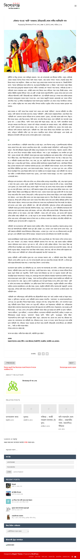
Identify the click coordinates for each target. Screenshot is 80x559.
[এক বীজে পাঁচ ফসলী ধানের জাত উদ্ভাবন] (8, 501)
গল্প (21, 486)
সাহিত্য (56, 25)
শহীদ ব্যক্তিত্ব (33, 517)
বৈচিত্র (23, 502)
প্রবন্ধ (52, 25)
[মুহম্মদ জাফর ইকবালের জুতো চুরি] (8, 509)
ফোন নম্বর (37, 557)
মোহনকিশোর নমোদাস (17, 516)
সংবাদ (26, 502)
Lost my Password (18, 472)
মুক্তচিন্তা (27, 517)
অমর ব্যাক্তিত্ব (22, 517)
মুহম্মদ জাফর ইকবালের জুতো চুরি (20, 508)
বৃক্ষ (21, 502)
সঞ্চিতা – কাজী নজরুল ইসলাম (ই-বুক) (48, 420)
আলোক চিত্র (52, 557)
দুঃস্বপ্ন (26, 417)
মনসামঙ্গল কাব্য (12, 417)
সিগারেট (14, 484)
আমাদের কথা (66, 557)
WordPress (34, 554)
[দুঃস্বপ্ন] (31, 409)
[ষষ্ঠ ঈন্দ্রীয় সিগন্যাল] (8, 493)
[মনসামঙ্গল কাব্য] (14, 409)
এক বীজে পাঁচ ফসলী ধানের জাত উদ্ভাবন (22, 500)
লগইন (26, 442)
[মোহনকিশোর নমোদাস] (8, 517)
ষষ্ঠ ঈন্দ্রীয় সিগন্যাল (16, 492)
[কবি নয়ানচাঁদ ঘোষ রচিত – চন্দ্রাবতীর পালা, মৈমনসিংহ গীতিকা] (66, 409)
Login (9, 472)
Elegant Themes (17, 554)
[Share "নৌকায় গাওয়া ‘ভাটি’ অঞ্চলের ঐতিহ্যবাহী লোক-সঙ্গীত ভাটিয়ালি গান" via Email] (47, 354)
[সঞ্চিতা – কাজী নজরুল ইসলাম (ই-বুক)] (49, 409)
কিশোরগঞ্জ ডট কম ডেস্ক (32, 25)
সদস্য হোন (44, 557)
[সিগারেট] (8, 485)
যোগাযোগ (31, 557)
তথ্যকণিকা (58, 557)
